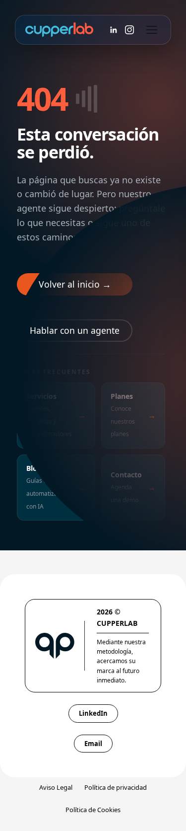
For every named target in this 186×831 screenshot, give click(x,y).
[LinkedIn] (113, 29)
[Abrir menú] (152, 30)
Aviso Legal (55, 787)
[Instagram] (129, 29)
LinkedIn (93, 713)
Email (93, 743)
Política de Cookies (93, 809)
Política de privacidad (115, 787)
